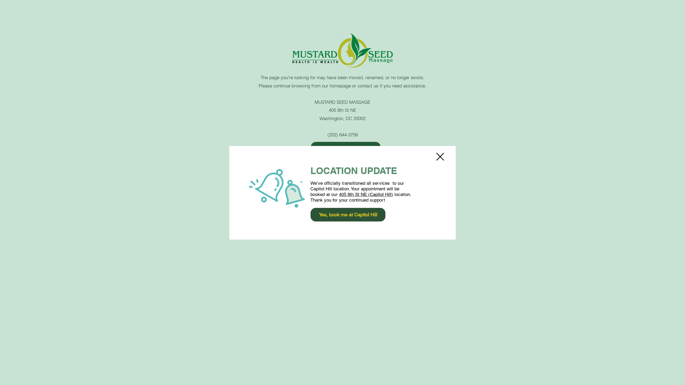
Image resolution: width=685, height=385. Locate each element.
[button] (440, 157)
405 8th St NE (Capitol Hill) (366, 194)
